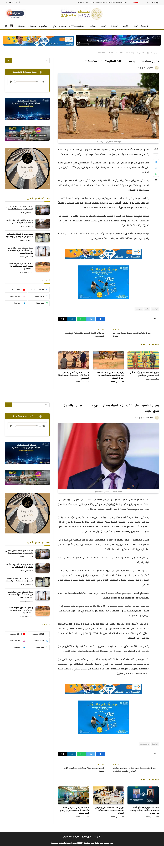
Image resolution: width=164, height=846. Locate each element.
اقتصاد (126, 26)
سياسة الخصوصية (57, 843)
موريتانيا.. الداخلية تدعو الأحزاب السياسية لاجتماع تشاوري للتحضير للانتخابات (134, 769)
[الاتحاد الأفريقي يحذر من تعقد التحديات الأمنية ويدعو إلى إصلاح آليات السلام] (73, 795)
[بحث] (6, 26)
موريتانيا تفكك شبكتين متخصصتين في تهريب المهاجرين (84, 334)
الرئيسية (144, 26)
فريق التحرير (86, 836)
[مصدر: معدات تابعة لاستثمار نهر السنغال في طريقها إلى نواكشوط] (42, 237)
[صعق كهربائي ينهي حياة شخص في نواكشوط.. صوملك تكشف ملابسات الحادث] (42, 251)
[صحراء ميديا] (82, 14)
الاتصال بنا (98, 836)
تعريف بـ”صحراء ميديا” (70, 836)
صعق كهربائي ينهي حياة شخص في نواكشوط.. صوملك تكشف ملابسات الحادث (20, 250)
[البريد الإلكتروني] (156, 179)
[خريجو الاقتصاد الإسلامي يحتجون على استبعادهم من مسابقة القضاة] (108, 795)
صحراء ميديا (149, 417)
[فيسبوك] (156, 156)
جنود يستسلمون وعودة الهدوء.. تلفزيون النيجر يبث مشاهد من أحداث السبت (109, 375)
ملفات (33, 26)
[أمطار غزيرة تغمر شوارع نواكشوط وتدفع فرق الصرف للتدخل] (42, 223)
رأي (54, 26)
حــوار (63, 26)
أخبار (136, 26)
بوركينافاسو (144, 744)
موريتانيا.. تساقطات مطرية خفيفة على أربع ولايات (132, 334)
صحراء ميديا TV (77, 26)
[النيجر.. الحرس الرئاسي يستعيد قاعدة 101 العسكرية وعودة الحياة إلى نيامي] (73, 360)
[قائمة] (158, 14)
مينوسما (139, 308)
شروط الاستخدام (71, 843)
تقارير (103, 26)
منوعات (21, 26)
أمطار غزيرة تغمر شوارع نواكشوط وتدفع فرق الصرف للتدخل (19, 221)
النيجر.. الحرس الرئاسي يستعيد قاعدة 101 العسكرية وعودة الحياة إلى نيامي (73, 375)
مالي (147, 308)
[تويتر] (156, 162)
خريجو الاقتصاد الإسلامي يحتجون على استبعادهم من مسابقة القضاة (103, 2)
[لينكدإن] (156, 168)
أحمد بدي (150, 67)
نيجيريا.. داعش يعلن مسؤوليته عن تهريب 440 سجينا (84, 769)
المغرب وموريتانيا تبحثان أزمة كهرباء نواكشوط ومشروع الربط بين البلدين (144, 810)
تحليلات (114, 26)
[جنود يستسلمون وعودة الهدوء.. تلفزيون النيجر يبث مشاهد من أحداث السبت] (108, 360)
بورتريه (93, 26)
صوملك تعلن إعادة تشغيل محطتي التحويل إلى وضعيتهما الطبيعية (19, 207)
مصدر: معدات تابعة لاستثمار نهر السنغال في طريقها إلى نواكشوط (19, 235)
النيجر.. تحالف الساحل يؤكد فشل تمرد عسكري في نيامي (144, 374)
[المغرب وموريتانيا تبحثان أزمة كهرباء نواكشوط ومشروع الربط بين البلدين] (143, 795)
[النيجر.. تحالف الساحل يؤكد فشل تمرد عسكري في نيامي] (143, 360)
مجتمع (44, 26)
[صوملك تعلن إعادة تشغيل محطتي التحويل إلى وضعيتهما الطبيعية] (42, 210)
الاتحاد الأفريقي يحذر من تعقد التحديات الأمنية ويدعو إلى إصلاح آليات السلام (74, 810)
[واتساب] (156, 174)
